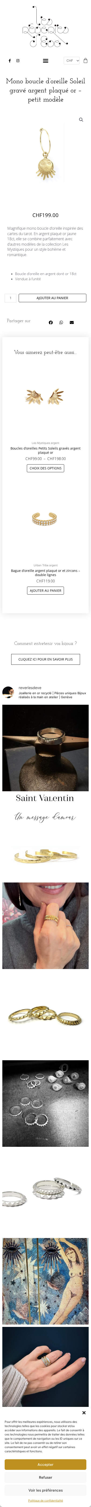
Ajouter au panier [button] (45, 590)
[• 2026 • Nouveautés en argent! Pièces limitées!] (45, 1103)
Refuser (45, 1477)
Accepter (45, 1464)
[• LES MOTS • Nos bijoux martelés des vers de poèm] (45, 837)
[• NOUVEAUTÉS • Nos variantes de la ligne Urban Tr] (45, 1014)
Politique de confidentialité (45, 1500)
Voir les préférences (45, 1490)
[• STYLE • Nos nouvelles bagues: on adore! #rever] (45, 925)
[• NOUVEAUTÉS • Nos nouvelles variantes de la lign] (45, 1192)
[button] (84, 1412)
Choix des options (46, 468)
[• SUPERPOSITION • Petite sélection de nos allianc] (45, 1370)
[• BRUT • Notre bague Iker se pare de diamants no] (45, 748)
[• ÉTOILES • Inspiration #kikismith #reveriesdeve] (45, 1281)
